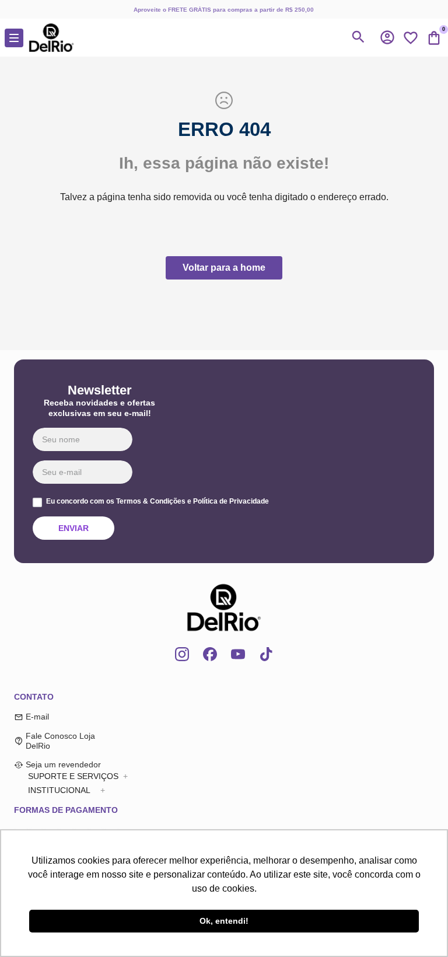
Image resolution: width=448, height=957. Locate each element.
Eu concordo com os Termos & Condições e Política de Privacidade (157, 501)
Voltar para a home (224, 268)
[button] (387, 37)
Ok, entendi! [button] (224, 920)
